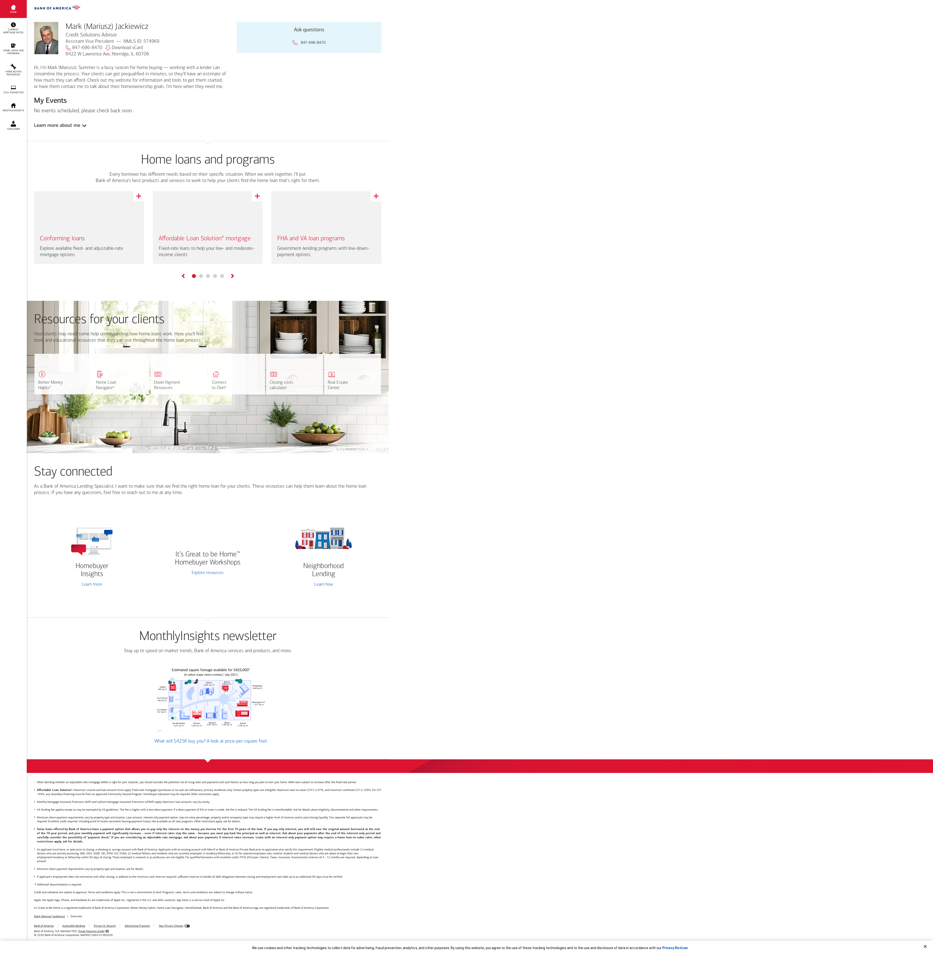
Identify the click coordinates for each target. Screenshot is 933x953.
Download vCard (127, 47)
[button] (13, 28)
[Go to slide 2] (201, 276)
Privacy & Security (105, 925)
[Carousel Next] (232, 277)
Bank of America (44, 925)
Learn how (323, 584)
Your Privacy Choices (171, 925)
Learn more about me (57, 125)
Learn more (92, 584)
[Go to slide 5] (222, 276)
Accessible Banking (73, 925)
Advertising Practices (137, 925)
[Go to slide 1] (194, 276)
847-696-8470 (87, 47)
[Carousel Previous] (183, 277)
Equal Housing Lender (91, 931)
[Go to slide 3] (208, 276)
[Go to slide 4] (215, 276)
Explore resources (208, 573)
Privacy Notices (675, 948)
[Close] (925, 946)
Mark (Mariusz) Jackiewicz (49, 916)
